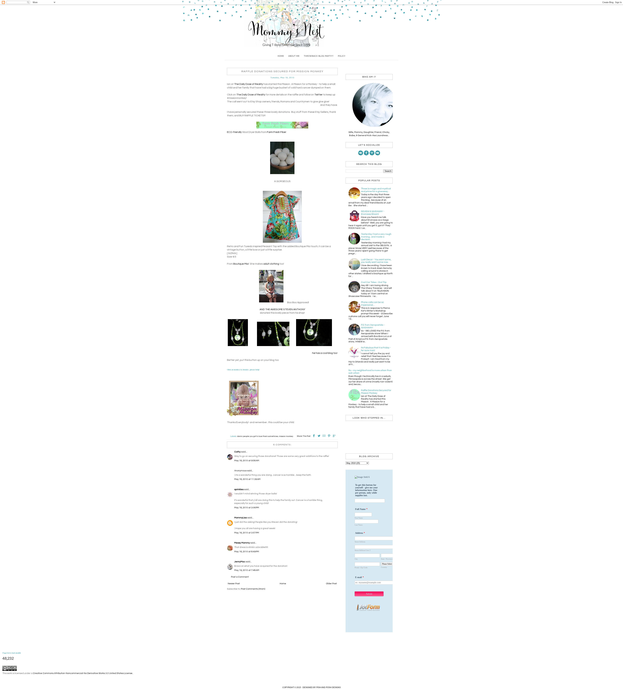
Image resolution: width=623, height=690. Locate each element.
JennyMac (239, 562)
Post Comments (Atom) (253, 589)
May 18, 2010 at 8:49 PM (246, 551)
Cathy (237, 452)
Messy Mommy (242, 543)
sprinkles (239, 489)
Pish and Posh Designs (328, 687)
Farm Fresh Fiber (276, 132)
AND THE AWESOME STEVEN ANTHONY (282, 309)
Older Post (331, 583)
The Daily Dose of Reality (248, 84)
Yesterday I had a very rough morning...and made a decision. (376, 237)
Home (281, 56)
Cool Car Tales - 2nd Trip (373, 282)
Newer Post (234, 583)
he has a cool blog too (324, 353)
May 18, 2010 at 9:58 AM (246, 460)
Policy (341, 56)
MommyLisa (240, 518)
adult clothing (271, 264)
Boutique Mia (240, 264)
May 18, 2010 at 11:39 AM (247, 479)
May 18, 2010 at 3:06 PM (246, 508)
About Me (293, 56)
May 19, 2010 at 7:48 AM (246, 570)
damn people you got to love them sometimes (257, 436)
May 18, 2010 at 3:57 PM (246, 533)
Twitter (318, 94)
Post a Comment (240, 577)
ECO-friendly (234, 132)
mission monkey (286, 436)
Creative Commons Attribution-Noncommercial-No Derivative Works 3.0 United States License (82, 673)
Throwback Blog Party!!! (319, 56)
